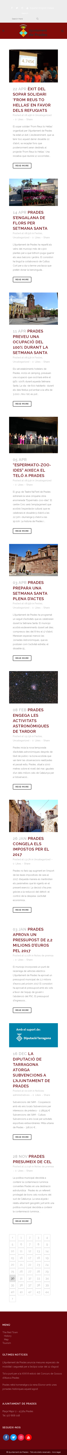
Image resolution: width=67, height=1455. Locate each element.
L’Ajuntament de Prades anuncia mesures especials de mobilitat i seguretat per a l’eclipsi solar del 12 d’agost (30, 1364)
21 (21, 1264)
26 (21, 1271)
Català (51, 8)
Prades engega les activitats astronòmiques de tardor (31, 721)
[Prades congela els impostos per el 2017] (33, 816)
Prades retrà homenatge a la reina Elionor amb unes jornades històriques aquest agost (29, 1386)
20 (12, 1264)
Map (6, 1339)
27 (29, 1271)
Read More (22, 166)
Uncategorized (43, 115)
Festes (38, 233)
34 (47, 1278)
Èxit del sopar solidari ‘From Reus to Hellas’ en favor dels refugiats (32, 100)
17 (29, 1258)
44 (47, 1292)
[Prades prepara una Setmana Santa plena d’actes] (33, 560)
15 (12, 1258)
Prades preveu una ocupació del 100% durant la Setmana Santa (30, 342)
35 (12, 1285)
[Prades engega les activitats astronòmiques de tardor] (33, 687)
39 (47, 1285)
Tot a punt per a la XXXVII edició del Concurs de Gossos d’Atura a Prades (32, 1375)
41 (21, 1292)
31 (21, 1278)
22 (29, 1264)
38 (38, 1285)
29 (47, 1271)
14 (47, 1251)
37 (29, 1285)
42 (29, 1292)
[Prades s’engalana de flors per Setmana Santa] (33, 192)
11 (21, 1251)
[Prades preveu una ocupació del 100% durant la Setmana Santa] (33, 309)
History (8, 1336)
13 (38, 1251)
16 (21, 1258)
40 (12, 1292)
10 (12, 1251)
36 (21, 1285)
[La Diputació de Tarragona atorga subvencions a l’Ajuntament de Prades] (33, 1035)
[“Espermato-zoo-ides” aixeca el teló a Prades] (33, 435)
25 (12, 1271)
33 (38, 1278)
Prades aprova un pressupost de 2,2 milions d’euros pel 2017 (33, 940)
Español (34, 8)
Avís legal (56, 1452)
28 (38, 1271)
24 (47, 1264)
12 (29, 1251)
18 (38, 1258)
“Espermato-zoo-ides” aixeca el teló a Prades (32, 470)
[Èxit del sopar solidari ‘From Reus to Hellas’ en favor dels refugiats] (33, 66)
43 (38, 1292)
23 (38, 1264)
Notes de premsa (43, 955)
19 (47, 1258)
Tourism (6, 1343)
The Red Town (10, 1332)
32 (29, 1278)
